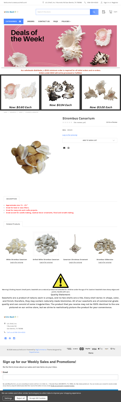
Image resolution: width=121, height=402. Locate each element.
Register (115, 3)
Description (11, 199)
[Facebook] (5, 338)
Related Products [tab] (13, 224)
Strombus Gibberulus (105, 260)
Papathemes (34, 352)
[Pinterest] (10, 338)
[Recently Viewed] (104, 11)
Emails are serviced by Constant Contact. (63, 386)
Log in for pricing (69, 135)
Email (5, 372)
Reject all (21, 398)
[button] (20, 90)
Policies (65, 21)
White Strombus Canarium (16, 260)
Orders (30, 21)
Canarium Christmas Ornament (75, 260)
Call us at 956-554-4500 (16, 332)
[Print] (68, 148)
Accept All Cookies (37, 398)
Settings (8, 398)
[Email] (64, 148)
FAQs (55, 21)
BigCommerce (41, 350)
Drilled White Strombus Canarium (46, 260)
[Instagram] (14, 338)
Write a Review (111, 122)
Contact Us (44, 21)
